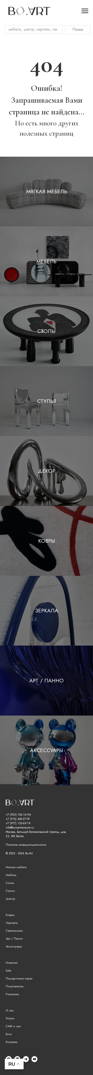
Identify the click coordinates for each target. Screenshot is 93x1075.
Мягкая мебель (46, 191)
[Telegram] (26, 1061)
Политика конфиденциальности (26, 845)
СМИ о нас (13, 1026)
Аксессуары (46, 750)
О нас (10, 1010)
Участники (12, 994)
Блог (9, 1034)
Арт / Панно (46, 680)
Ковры (46, 541)
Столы (46, 331)
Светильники (14, 931)
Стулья (46, 401)
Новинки (12, 963)
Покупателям (15, 986)
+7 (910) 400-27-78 (18, 819)
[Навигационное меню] (85, 11)
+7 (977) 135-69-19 (18, 823)
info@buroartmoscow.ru (20, 827)
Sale (8, 970)
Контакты (11, 1042)
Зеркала (46, 610)
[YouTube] (34, 1061)
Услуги (10, 1018)
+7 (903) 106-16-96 (18, 815)
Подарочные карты (19, 978)
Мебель (46, 261)
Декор (46, 471)
